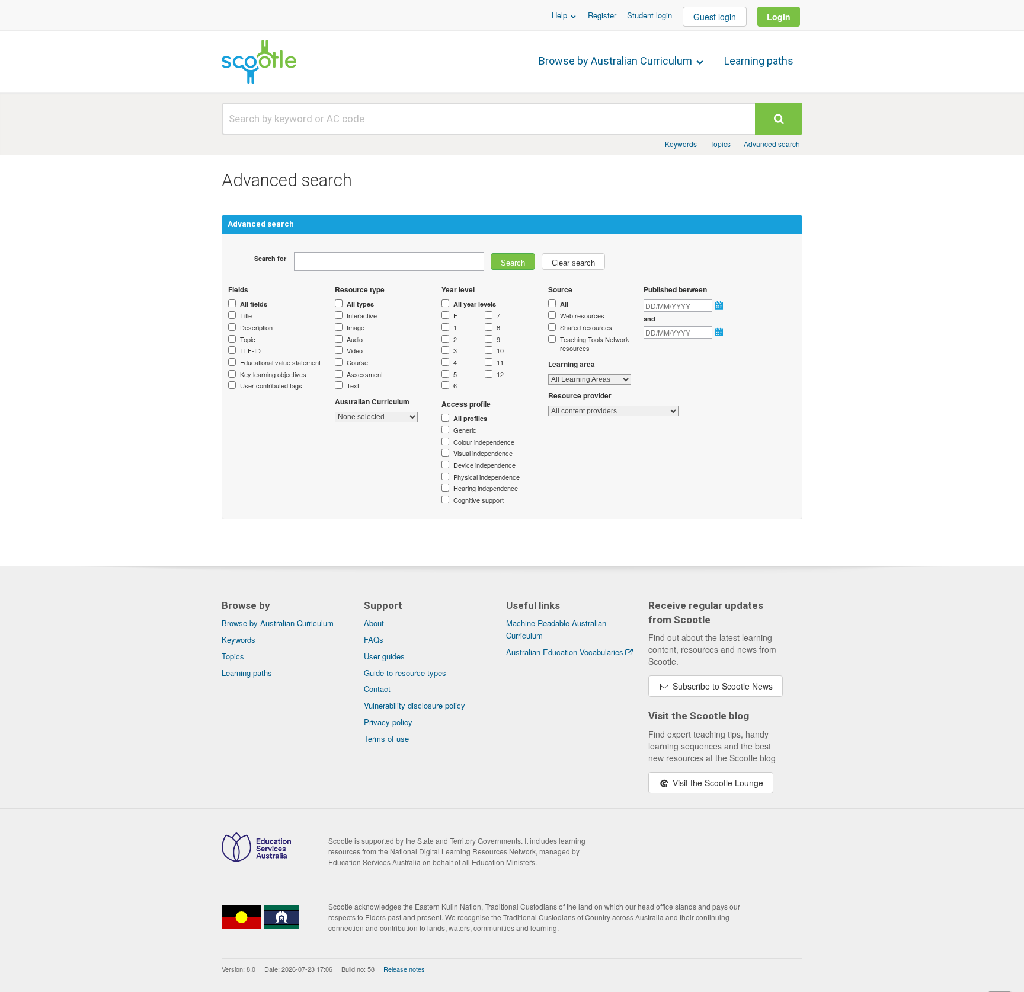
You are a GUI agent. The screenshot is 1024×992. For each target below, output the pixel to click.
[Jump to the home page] (259, 62)
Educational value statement (280, 362)
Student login (649, 15)
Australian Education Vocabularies (564, 652)
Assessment (365, 374)
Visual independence (483, 453)
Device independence (484, 465)
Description (256, 327)
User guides (384, 656)
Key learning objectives (273, 374)
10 (500, 350)
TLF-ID (250, 350)
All (564, 303)
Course (357, 362)
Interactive (362, 315)
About (374, 623)
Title (246, 315)
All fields (253, 303)
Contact (377, 688)
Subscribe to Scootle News (721, 686)
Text (353, 385)
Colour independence (483, 442)
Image (355, 327)
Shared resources (586, 327)
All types (360, 303)
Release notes (404, 969)
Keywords (681, 144)
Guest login (714, 17)
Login (779, 17)
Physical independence (486, 477)
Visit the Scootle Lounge (716, 783)
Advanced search (772, 144)
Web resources (582, 315)
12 (500, 374)
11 (500, 362)
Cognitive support (478, 500)
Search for (270, 258)
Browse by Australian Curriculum (617, 61)
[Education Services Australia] (256, 859)
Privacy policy (388, 722)
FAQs (373, 639)
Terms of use (386, 738)
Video (355, 350)
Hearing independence (485, 488)
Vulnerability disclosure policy (414, 705)
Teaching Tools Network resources (594, 344)
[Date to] (720, 332)
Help (560, 15)
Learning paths (758, 61)
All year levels (474, 303)
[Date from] (720, 305)
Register (602, 15)
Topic (247, 339)
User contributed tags (271, 385)
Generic (464, 430)
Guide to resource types (405, 672)
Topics (720, 144)
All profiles (470, 418)
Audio (355, 339)
